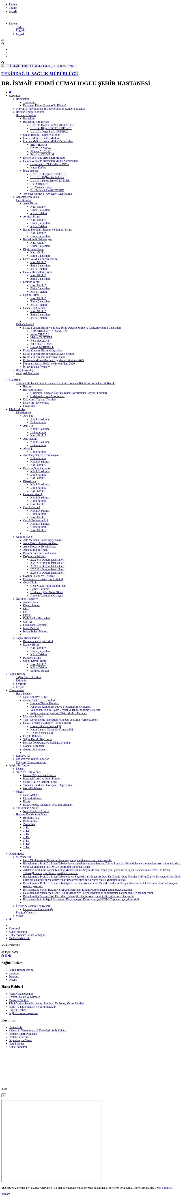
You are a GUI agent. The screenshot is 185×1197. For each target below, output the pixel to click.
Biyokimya (29, 481)
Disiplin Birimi (31, 281)
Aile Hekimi (30, 438)
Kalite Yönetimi (25, 324)
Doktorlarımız (38, 422)
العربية (13, 11)
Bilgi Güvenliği (25, 370)
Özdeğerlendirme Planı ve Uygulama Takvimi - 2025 (53, 360)
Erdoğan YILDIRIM (42, 154)
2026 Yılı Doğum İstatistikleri (47, 572)
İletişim (27, 386)
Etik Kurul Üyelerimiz (36, 402)
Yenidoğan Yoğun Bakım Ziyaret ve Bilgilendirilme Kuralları (65, 709)
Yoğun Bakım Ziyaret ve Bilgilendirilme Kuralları (58, 713)
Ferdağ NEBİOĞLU (42, 347)
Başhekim (29, 118)
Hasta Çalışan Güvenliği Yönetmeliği (51, 729)
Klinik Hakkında (40, 419)
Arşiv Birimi (30, 203)
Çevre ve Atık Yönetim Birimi (40, 258)
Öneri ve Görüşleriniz (28, 771)
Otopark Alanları (32, 798)
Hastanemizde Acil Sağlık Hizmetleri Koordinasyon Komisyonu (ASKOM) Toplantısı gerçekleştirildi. (81, 899)
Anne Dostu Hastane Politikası (40, 543)
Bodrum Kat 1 (31, 821)
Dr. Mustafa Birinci (41, 187)
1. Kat (26, 827)
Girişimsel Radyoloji (35, 624)
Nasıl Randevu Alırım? (36, 811)
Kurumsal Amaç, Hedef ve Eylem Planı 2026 (49, 363)
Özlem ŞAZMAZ (40, 147)
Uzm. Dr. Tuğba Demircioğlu (47, 177)
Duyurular (29, 406)
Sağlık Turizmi (17, 673)
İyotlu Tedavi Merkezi (35, 631)
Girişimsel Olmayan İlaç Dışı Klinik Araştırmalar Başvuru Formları (68, 392)
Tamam (5, 1193)
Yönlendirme (16, 690)
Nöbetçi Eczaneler (33, 745)
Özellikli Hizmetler (27, 598)
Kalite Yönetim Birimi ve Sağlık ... (28, 935)
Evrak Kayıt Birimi (34, 308)
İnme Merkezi (31, 628)
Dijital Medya (16, 853)
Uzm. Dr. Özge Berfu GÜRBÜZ (49, 131)
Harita (26, 801)
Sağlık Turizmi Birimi (28, 677)
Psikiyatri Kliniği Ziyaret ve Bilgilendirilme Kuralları (60, 706)
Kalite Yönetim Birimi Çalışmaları (42, 350)
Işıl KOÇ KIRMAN (41, 343)
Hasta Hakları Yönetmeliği (45, 726)
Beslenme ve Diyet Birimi (38, 641)
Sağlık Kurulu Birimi (35, 660)
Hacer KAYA (38, 167)
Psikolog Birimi (32, 657)
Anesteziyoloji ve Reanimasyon (41, 455)
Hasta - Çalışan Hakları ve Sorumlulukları (47, 722)
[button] (14, 23)
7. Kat (26, 847)
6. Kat (26, 843)
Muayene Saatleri (33, 716)
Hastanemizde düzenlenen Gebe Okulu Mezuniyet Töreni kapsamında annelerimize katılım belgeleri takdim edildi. (88, 892)
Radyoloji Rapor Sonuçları (31, 762)
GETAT (27, 621)
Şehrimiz (21, 683)
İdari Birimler (23, 200)
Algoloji (28, 448)
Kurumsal (14, 95)
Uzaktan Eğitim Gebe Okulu (46, 592)
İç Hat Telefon (38, 213)
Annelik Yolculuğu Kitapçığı (46, 595)
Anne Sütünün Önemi (35, 549)
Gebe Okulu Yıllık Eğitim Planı (48, 585)
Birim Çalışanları (40, 209)
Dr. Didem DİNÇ (40, 183)
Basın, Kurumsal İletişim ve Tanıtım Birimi (47, 229)
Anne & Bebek (24, 536)
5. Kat (26, 840)
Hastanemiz (22, 98)
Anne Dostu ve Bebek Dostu (39, 546)
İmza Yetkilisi (30, 170)
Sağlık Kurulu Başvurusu (37, 739)
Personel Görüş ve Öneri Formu (41, 778)
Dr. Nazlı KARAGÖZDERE (47, 190)
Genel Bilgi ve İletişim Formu (40, 781)
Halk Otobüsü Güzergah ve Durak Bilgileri (47, 804)
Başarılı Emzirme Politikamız (39, 553)
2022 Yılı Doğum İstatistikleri (47, 559)
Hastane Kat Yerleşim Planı (31, 814)
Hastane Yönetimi (26, 115)
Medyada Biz (23, 856)
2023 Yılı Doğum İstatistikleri (47, 562)
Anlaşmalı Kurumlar (27, 373)
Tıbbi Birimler (17, 409)
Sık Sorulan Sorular (27, 807)
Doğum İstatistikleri (34, 556)
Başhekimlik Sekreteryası (37, 239)
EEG (26, 608)
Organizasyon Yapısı (27, 196)
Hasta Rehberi (24, 693)
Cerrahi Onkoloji (32, 494)
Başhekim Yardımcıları (36, 121)
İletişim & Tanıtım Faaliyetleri (33, 905)
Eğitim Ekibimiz (39, 589)
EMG (26, 611)
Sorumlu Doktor (39, 670)
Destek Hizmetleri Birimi (37, 272)
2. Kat (26, 830)
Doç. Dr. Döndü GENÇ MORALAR (51, 125)
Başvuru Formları (33, 389)
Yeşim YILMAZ (39, 334)
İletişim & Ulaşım (19, 765)
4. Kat (26, 837)
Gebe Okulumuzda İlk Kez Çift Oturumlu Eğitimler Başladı (57, 866)
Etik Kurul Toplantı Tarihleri (39, 399)
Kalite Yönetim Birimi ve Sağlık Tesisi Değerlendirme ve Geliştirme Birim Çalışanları (72, 327)
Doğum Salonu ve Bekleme (39, 575)
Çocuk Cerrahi (31, 507)
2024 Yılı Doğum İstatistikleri (47, 566)
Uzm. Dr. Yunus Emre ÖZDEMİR (50, 180)
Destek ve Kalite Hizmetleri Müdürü (44, 157)
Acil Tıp (28, 415)
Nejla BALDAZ (39, 340)
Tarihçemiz (29, 102)
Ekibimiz (21, 680)
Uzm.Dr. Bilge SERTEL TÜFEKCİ (51, 128)
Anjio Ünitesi (30, 602)
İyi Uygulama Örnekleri (36, 366)
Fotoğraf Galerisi (25, 912)
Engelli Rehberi (32, 736)
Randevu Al (23, 755)
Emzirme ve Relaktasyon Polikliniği (43, 579)
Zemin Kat (29, 824)
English (13, 7)
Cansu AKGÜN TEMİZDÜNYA (49, 164)
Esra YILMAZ (38, 144)
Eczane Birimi (31, 644)
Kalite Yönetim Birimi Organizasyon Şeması (48, 353)
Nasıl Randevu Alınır (35, 696)
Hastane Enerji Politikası (30, 111)
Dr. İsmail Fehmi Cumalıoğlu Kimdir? (44, 105)
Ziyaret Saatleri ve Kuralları (39, 700)
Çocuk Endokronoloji (35, 520)
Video (19, 915)
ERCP (27, 615)
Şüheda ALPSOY (40, 151)
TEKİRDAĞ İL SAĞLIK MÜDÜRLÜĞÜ (39, 73)
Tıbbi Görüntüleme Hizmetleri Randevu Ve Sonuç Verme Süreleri (60, 719)
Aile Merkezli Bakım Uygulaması (42, 540)
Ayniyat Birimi (31, 216)
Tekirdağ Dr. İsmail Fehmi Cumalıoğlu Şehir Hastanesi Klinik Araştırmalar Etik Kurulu (65, 383)
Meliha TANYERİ (41, 337)
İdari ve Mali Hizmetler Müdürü (41, 138)
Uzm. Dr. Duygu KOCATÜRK (48, 174)
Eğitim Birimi (31, 294)
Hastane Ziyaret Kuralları (44, 703)
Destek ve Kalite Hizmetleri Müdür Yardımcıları (50, 160)
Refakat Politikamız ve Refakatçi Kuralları (47, 742)
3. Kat (26, 834)
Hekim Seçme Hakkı (42, 732)
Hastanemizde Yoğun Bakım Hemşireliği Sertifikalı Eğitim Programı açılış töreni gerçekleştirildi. (78, 889)
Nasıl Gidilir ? (38, 219)
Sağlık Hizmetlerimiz (28, 638)
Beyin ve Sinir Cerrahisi (37, 468)
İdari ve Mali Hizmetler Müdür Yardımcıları (48, 141)
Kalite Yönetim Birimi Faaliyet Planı (44, 357)
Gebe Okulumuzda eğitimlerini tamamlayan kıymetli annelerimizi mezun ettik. (67, 860)
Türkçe (13, 4)
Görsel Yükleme (32, 788)
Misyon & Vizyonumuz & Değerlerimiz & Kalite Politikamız (50, 108)
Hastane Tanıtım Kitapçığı (38, 909)
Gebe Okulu (30, 582)
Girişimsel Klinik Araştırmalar (47, 396)
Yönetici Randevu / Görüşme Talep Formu (47, 193)
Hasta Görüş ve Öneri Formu (39, 775)
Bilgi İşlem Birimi (33, 249)
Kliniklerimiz (23, 412)
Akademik (15, 379)
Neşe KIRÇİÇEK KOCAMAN (48, 330)
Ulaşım (20, 791)
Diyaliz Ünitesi (31, 605)
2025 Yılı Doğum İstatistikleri (47, 569)
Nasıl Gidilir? (38, 206)
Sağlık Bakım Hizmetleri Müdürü (42, 134)
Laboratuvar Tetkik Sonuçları (32, 758)
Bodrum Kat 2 (31, 817)
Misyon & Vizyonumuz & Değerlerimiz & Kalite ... (38, 1030)
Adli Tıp (28, 425)
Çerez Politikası (163, 1187)
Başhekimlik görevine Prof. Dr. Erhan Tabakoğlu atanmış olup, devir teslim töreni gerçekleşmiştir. (78, 896)
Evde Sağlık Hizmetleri (36, 618)
